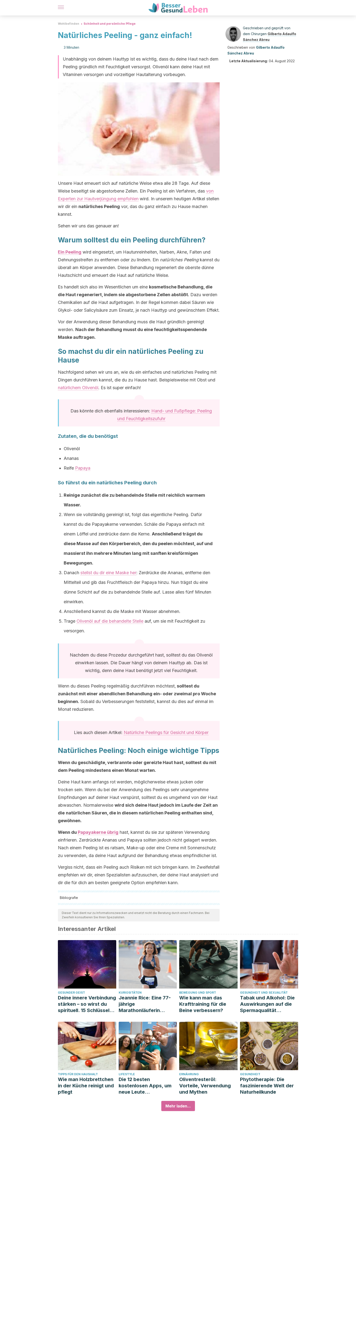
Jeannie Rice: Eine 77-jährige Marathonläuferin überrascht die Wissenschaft (145, 1004)
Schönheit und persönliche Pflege (110, 23)
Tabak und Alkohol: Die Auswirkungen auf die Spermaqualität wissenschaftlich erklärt (268, 1004)
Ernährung (189, 1074)
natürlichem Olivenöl (78, 387)
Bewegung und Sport (197, 992)
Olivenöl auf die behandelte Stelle (110, 621)
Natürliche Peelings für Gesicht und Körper (166, 732)
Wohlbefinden (68, 23)
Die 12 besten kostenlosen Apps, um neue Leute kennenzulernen (145, 1085)
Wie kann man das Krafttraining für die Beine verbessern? (202, 1004)
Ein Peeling (69, 252)
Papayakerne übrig (98, 832)
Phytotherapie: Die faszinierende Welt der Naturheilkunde (267, 1085)
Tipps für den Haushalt (78, 1074)
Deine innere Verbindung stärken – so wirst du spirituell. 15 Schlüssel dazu (87, 1004)
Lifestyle (127, 1074)
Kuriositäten (130, 992)
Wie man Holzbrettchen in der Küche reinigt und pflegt (86, 1085)
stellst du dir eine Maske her (108, 572)
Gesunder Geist (71, 992)
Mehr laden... (178, 1106)
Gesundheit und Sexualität (264, 992)
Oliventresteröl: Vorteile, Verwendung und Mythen (205, 1085)
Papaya (82, 468)
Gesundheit (250, 1074)
